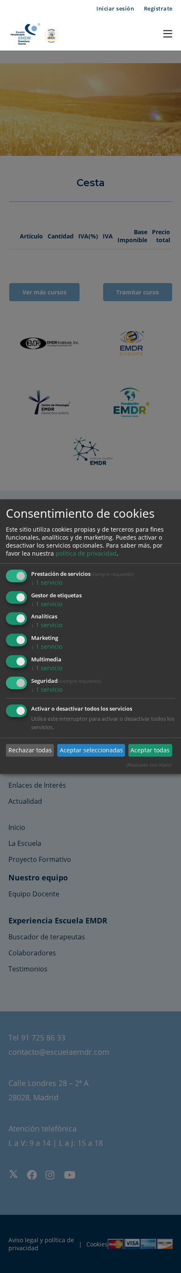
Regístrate (158, 8)
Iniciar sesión (115, 8)
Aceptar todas (150, 750)
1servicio (46, 582)
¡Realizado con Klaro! (149, 765)
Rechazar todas (30, 750)
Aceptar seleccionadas (91, 750)
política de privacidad (86, 553)
